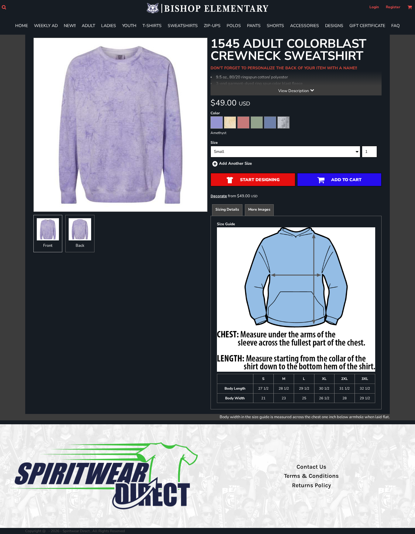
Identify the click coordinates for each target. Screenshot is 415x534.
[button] (4, 7)
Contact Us (311, 466)
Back (80, 245)
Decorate (219, 196)
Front (48, 245)
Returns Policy (311, 485)
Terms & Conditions (311, 476)
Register (393, 7)
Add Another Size (235, 163)
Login (374, 7)
